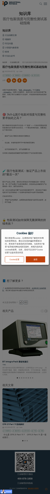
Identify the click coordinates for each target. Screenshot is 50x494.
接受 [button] (36, 259)
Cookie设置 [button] (14, 259)
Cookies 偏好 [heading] (25, 233)
